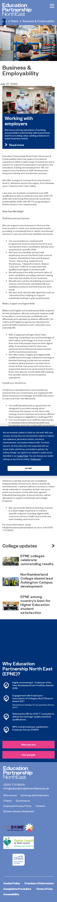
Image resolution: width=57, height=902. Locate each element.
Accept (28, 468)
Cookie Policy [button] (22, 456)
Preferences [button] (36, 459)
